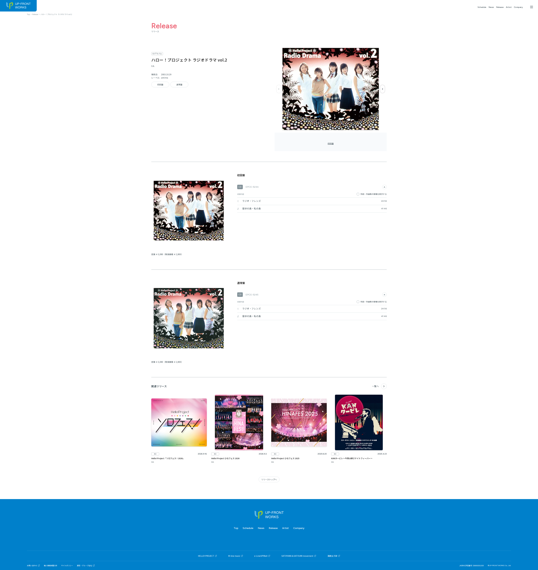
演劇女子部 (332, 555)
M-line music (234, 555)
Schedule (482, 7)
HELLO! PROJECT (206, 555)
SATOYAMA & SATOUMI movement (297, 555)
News (491, 7)
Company (518, 7)
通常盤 (179, 84)
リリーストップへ (269, 479)
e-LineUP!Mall (260, 555)
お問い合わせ (32, 565)
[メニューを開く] (531, 7)
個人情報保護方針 (50, 565)
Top (236, 528)
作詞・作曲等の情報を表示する (373, 194)
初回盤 (331, 143)
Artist (509, 7)
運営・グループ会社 (84, 565)
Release (500, 7)
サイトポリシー (67, 565)
